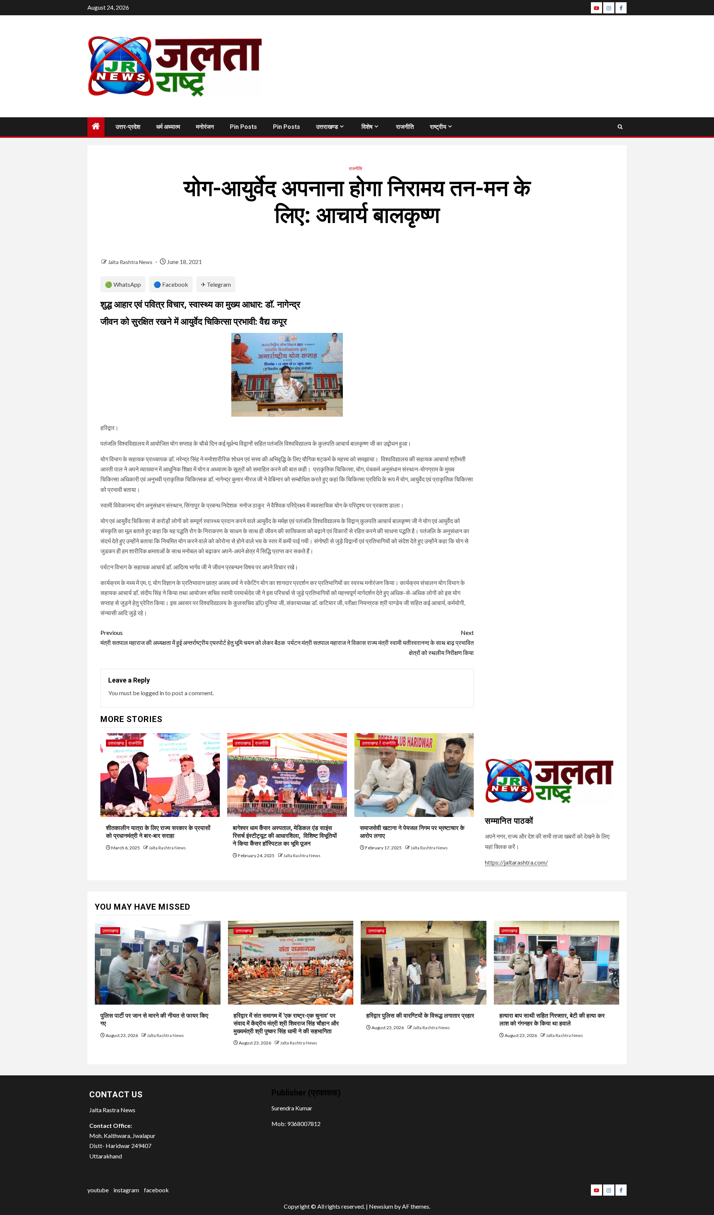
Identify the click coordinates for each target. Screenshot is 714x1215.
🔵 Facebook (171, 284)
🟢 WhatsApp (123, 284)
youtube (98, 1189)
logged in (152, 692)
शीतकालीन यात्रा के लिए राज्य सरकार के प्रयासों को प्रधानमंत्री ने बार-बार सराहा (158, 831)
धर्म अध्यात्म (168, 126)
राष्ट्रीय (438, 126)
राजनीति (405, 126)
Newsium (381, 1206)
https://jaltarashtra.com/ (516, 862)
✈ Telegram (216, 284)
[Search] (620, 127)
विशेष (367, 126)
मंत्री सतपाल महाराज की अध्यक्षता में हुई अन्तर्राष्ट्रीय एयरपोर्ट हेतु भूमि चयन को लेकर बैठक (192, 637)
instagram (126, 1189)
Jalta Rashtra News (131, 262)
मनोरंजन (205, 126)
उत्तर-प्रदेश (128, 126)
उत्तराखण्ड (327, 126)
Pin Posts (243, 126)
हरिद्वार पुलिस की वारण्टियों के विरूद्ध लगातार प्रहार (420, 1015)
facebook (156, 1189)
